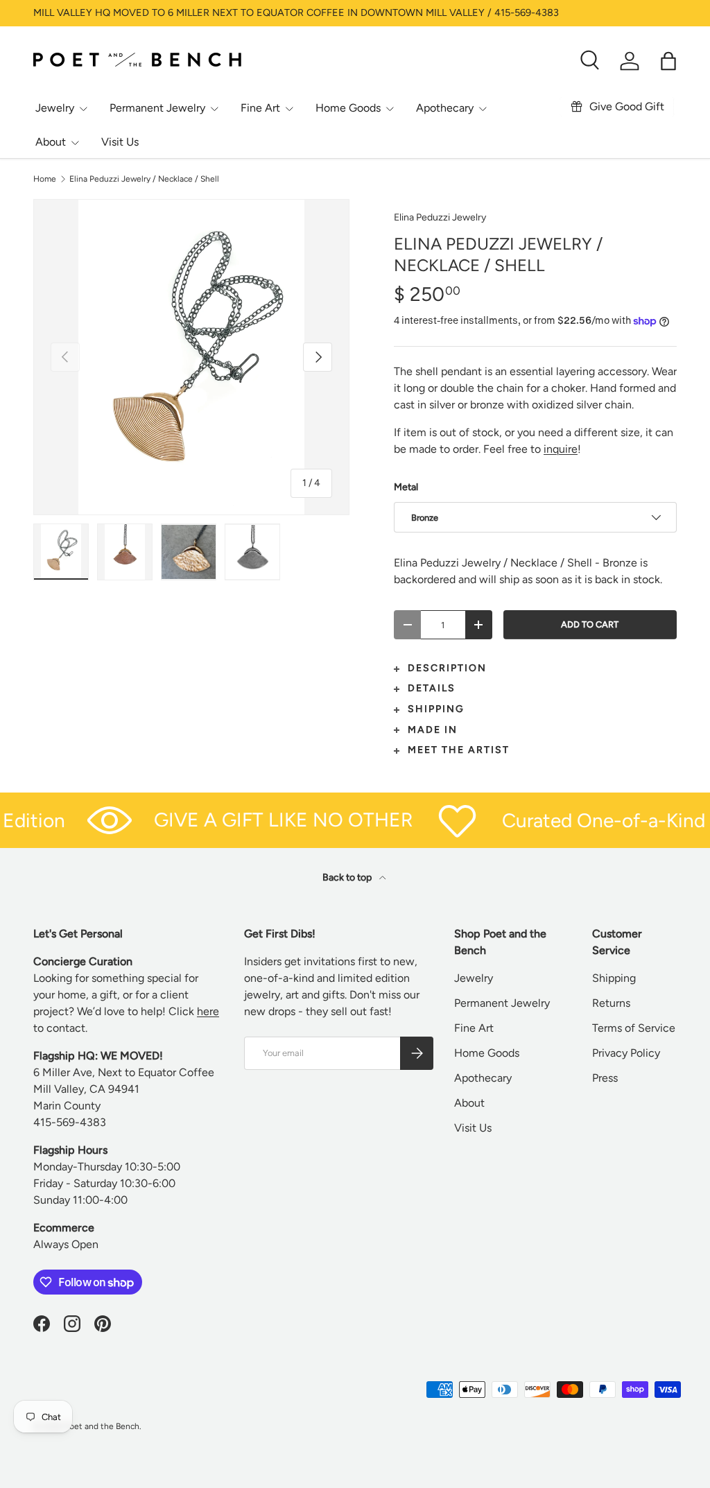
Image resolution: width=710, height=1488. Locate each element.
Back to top (348, 877)
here (208, 1011)
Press (605, 1077)
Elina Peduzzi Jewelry (440, 217)
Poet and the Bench (101, 1426)
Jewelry (473, 978)
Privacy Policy (626, 1052)
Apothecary (483, 1077)
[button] (668, 61)
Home (44, 179)
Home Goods (486, 1052)
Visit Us (120, 141)
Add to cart (589, 624)
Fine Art (474, 1028)
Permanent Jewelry (502, 1003)
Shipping (614, 978)
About (469, 1102)
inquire (561, 449)
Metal (406, 487)
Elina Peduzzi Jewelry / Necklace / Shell (144, 179)
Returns (611, 1003)
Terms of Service (633, 1028)
